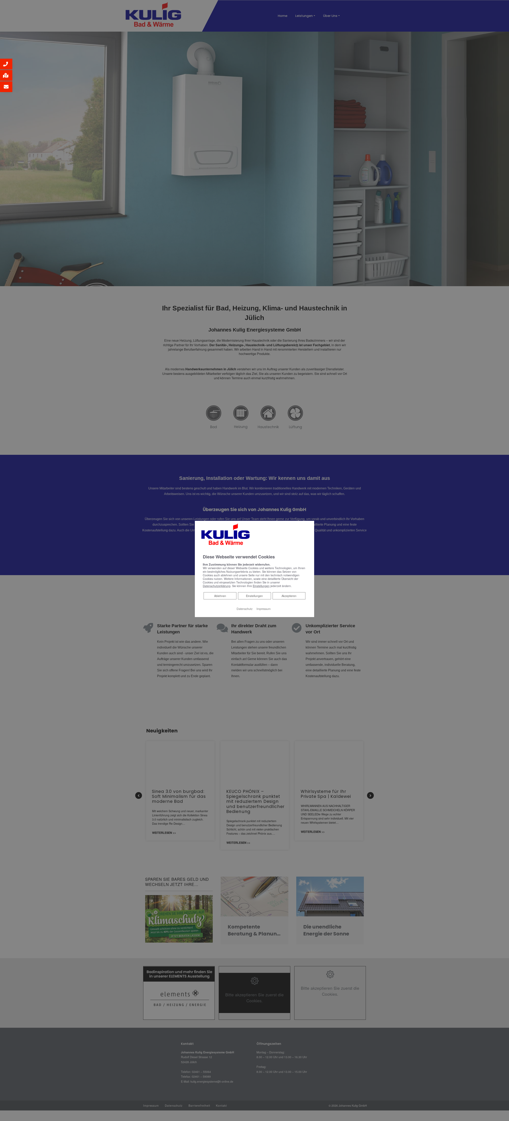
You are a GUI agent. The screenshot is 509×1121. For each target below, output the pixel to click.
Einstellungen (254, 596)
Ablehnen (220, 596)
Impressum (263, 609)
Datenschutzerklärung (216, 586)
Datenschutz (245, 609)
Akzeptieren (289, 596)
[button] (6, 64)
